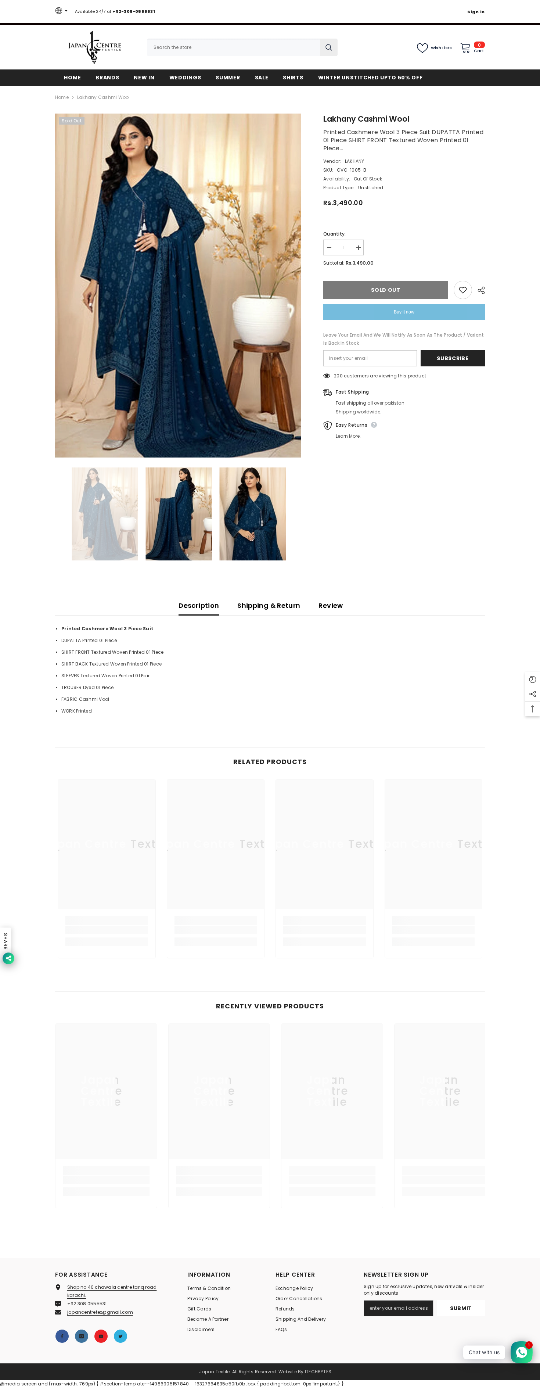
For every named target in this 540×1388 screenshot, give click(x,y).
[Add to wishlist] (463, 290)
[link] (106, 930)
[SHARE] (478, 290)
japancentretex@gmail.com (100, 1312)
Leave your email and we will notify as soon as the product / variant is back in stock (403, 339)
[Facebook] (62, 1336)
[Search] (242, 47)
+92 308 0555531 (87, 1304)
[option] (178, 285)
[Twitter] (120, 1336)
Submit (461, 1308)
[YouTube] (101, 1336)
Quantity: (334, 234)
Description (199, 605)
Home (62, 97)
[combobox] (233, 47)
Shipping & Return (268, 605)
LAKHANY (354, 161)
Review (330, 605)
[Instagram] (82, 1336)
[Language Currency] (62, 11)
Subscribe (452, 358)
